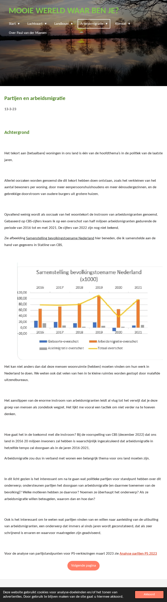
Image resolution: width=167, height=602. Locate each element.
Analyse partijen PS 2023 (138, 553)
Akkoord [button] (149, 594)
